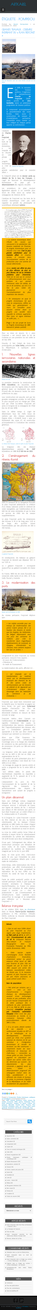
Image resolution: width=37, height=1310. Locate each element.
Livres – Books (11, 1180)
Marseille (11, 1105)
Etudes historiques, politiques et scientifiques (19, 1158)
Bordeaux (19, 1100)
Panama (28, 1105)
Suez (29, 1106)
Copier (8, 1147)
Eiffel (16, 1102)
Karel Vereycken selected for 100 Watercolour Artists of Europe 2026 (19, 1235)
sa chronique (30, 909)
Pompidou (12, 1106)
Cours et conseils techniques (15, 1149)
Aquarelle (9, 1136)
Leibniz (30, 1103)
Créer (8, 1152)
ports (17, 1106)
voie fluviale (25, 1108)
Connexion (10, 1283)
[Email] (7, 1092)
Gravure (9, 1167)
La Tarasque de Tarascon (13, 1229)
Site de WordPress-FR (12, 1291)
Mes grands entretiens (13, 1185)
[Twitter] (3, 1092)
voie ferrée (18, 1108)
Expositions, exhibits (12, 1164)
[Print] (11, 1092)
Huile (8, 1172)
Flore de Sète (10, 1232)
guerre (21, 1102)
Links (8, 1177)
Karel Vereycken (21, 24)
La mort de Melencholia (22, 1252)
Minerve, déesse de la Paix (14, 1238)
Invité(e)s (9, 1175)
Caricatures (10, 1141)
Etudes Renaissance (12, 1161)
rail (20, 1106)
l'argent (16, 1103)
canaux (30, 1100)
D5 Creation (25, 1306)
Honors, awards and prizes (14, 1169)
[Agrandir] (33, 465)
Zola (31, 1108)
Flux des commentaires (13, 1288)
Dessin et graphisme (12, 1155)
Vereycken (11, 1108)
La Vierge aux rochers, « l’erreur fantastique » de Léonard (19, 1260)
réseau (24, 1106)
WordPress (18, 1308)
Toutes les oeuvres (12, 1196)
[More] (13, 1092)
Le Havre (23, 1103)
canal (24, 1100)
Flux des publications (13, 1285)
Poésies (9, 1191)
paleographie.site (11, 1267)
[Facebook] (5, 1092)
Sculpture (9, 1193)
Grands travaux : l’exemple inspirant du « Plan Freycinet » (18, 32)
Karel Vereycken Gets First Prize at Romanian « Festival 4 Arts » (19, 1225)
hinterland (27, 1102)
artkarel (12, 1100)
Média (8, 1183)
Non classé (10, 1188)
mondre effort (20, 1105)
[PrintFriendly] (9, 1092)
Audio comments (11, 1139)
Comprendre (12, 1097)
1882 (7, 1100)
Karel (33, 1102)
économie (10, 1102)
